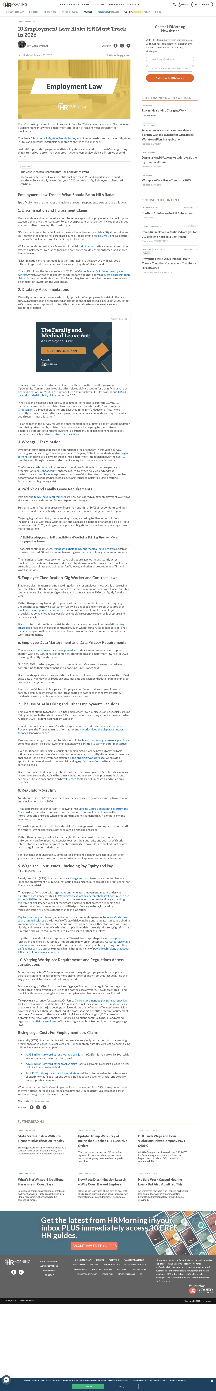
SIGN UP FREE (202, 4)
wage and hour (80, 878)
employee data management (55, 650)
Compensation (80, 1269)
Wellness (121, 1269)
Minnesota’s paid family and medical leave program (84, 548)
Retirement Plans (126, 1274)
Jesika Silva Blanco (104, 235)
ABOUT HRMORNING (49, 1261)
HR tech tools (74, 779)
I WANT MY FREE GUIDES (94, 1246)
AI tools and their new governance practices (102, 740)
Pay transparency (29, 917)
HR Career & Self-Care (87, 1274)
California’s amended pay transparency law (101, 1000)
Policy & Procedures (102, 1269)
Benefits (100, 1260)
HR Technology (112, 1265)
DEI (141, 1274)
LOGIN (185, 4)
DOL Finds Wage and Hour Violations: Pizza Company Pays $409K (161, 1141)
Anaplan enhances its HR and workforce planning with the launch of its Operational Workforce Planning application (168, 134)
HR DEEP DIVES (116, 4)
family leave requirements (50, 496)
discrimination (85, 246)
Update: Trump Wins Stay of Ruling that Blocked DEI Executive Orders (102, 1141)
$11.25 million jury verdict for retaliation (54, 1073)
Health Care (107, 1274)
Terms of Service (27, 1300)
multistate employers (45, 1021)
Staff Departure (138, 1269)
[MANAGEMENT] (108, 12)
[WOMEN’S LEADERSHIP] (137, 12)
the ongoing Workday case (88, 757)
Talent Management (134, 1260)
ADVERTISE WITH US (49, 1266)
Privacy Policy (10, 1300)
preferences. (181, 1380)
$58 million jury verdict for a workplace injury (55, 1054)
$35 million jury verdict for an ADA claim (52, 1063)
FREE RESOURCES (69, 4)
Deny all (123, 1386)
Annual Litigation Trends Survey (56, 138)
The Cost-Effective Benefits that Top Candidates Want (54, 172)
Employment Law (27, 21)
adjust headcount (46, 470)
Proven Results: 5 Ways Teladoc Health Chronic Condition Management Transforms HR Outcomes (169, 263)
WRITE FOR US (49, 1270)
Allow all (88, 1386)
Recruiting (114, 1260)
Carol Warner (40, 45)
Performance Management (86, 1265)
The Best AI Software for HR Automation (167, 213)
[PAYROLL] (88, 12)
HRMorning (15, 5)
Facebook (12, 1272)
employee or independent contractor (41, 610)
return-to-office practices (63, 434)
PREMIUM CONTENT (93, 4)
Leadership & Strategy (135, 1265)
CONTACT (49, 1275)
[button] (6, 1380)
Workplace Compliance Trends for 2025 (166, 180)
